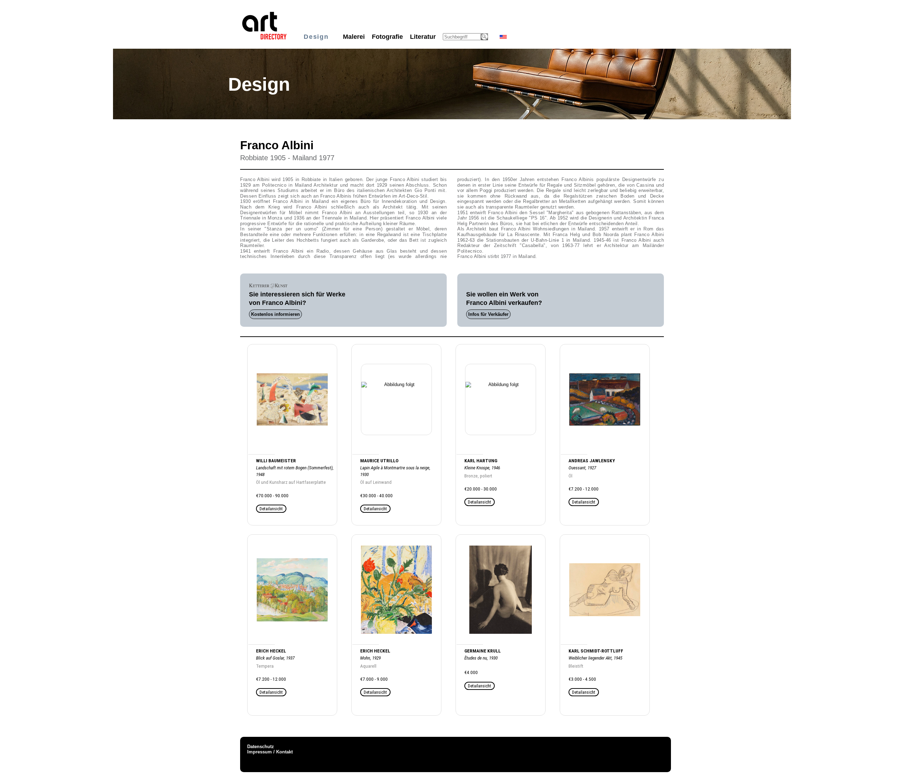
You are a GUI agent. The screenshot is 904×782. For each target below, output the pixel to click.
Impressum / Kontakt (270, 751)
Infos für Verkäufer (488, 314)
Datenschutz (260, 746)
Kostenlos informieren (275, 314)
